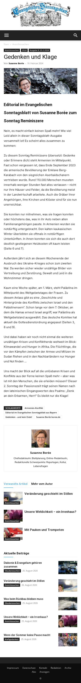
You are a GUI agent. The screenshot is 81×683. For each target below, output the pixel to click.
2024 (24, 50)
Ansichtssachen (20, 44)
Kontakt (43, 667)
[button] (6, 35)
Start (6, 44)
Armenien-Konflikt (34, 408)
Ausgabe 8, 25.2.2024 (39, 50)
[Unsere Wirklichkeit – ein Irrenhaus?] (13, 516)
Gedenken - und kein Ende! (18, 417)
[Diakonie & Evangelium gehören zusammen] (67, 567)
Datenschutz (29, 667)
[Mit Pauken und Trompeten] (13, 534)
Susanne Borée (16, 63)
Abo (34, 671)
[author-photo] (40, 447)
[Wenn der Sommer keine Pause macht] (67, 639)
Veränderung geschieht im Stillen (48, 494)
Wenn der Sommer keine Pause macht (27, 635)
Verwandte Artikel (16, 484)
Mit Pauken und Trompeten (44, 530)
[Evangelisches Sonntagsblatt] (40, 15)
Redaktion (56, 667)
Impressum (13, 667)
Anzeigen (44, 671)
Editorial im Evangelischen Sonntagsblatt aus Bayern (31, 412)
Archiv (68, 667)
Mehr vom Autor (42, 484)
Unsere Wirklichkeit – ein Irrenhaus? (50, 512)
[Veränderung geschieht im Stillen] (13, 498)
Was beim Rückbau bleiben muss (23, 598)
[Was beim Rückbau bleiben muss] (67, 603)
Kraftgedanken (11, 639)
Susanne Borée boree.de (48, 417)
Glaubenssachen (12, 570)
